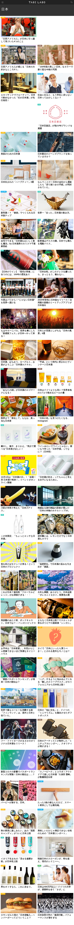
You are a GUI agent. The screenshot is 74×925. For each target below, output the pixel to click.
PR (1, 309)
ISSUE (39, 132)
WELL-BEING (40, 73)
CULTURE (39, 45)
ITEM (2, 73)
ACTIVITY (3, 17)
